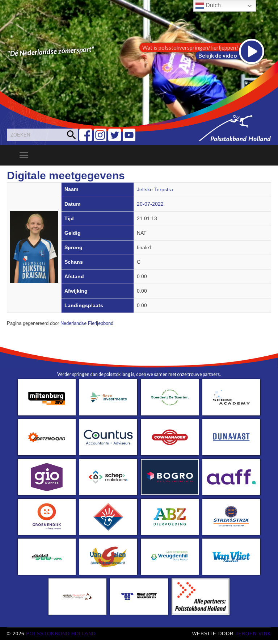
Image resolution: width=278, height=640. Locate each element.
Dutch (212, 5)
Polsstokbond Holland (61, 633)
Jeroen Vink (253, 633)
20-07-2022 (150, 204)
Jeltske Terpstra (155, 189)
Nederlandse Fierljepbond (86, 323)
